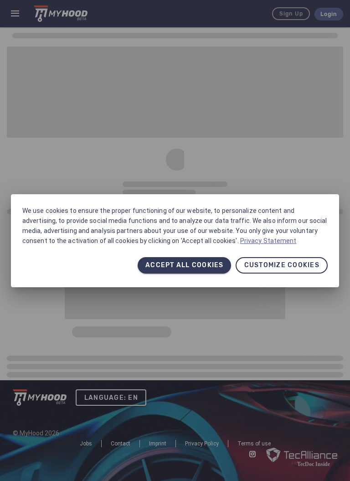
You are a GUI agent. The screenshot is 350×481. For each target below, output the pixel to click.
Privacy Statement (268, 240)
